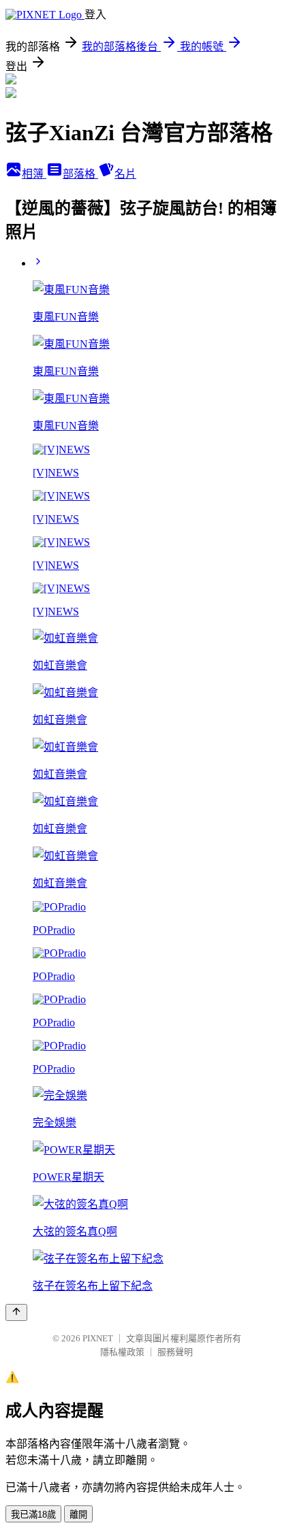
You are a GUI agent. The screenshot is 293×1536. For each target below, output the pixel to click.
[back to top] (16, 1312)
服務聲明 (175, 1352)
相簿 (34, 174)
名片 (125, 174)
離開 (78, 1514)
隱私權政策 (122, 1352)
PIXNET (97, 1338)
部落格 (80, 174)
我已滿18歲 (33, 1514)
